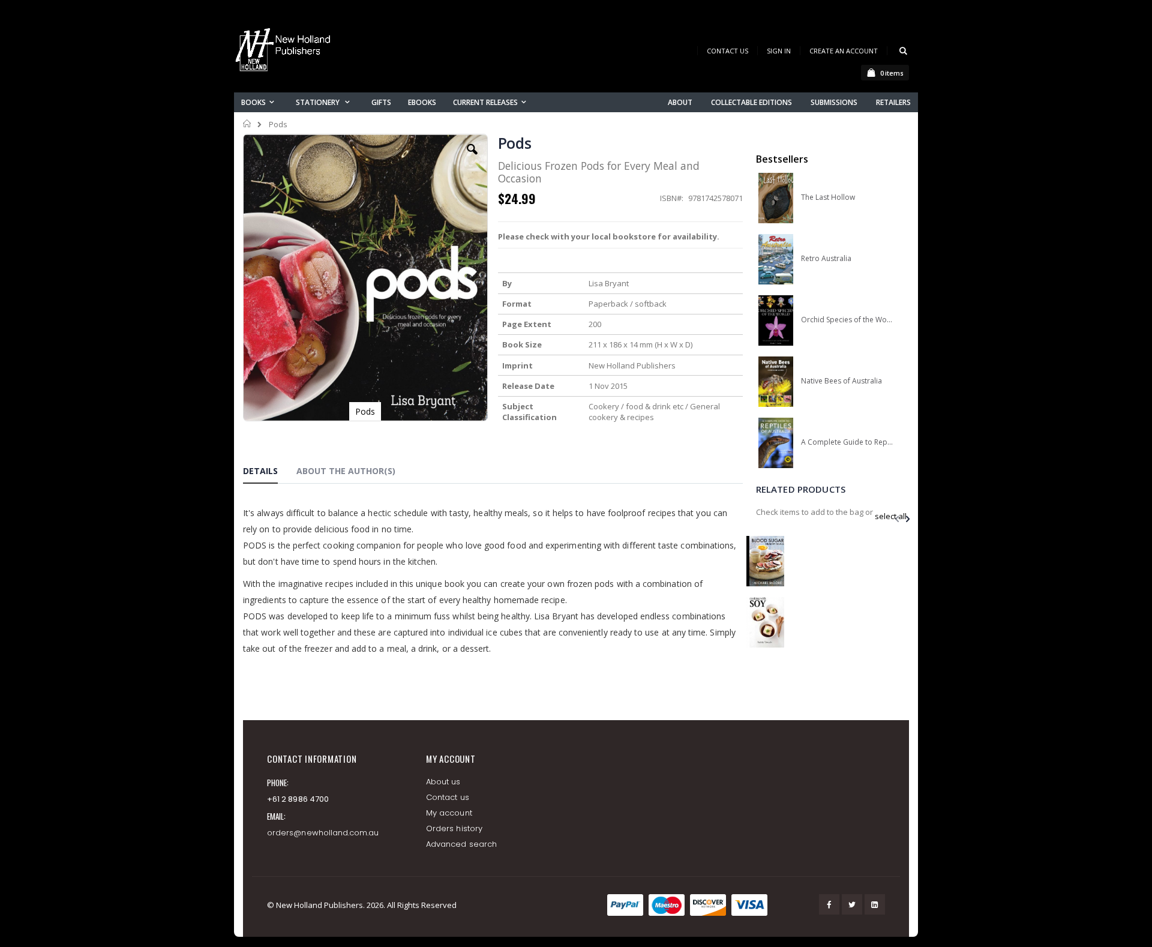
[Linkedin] (875, 904)
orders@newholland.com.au (323, 832)
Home (247, 123)
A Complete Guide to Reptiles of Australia (847, 442)
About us (443, 781)
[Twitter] (852, 904)
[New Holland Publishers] (285, 51)
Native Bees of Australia (841, 381)
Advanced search (461, 844)
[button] (472, 158)
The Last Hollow (828, 197)
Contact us (447, 797)
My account (449, 813)
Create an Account (843, 50)
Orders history (454, 828)
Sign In (779, 50)
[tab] (269, 473)
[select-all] (891, 516)
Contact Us (727, 50)
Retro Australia (826, 258)
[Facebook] (829, 904)
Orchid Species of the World (847, 320)
